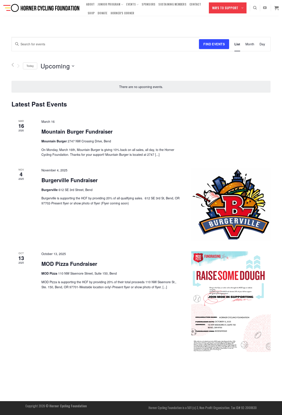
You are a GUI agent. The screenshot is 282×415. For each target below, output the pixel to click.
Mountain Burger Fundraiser (77, 131)
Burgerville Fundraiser (69, 180)
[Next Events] (18, 66)
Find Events (214, 44)
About (90, 4)
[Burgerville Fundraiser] (231, 204)
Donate (103, 13)
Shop (91, 13)
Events (131, 4)
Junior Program (109, 4)
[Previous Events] (12, 65)
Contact (195, 4)
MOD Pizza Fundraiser (69, 263)
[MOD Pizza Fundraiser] (231, 301)
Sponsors (148, 4)
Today (30, 66)
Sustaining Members (172, 4)
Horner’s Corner (122, 13)
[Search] (255, 8)
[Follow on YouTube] (265, 8)
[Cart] (276, 8)
